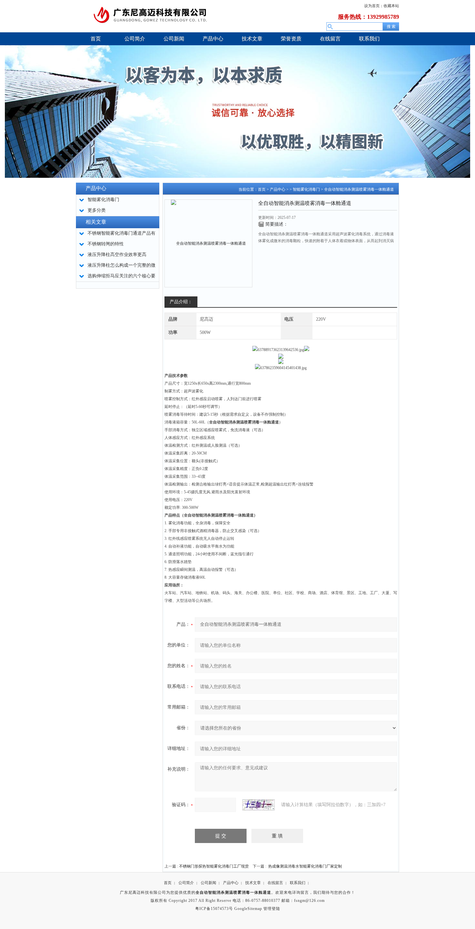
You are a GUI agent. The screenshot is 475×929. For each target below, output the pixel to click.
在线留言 (275, 883)
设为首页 (372, 6)
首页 (262, 189)
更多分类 (97, 210)
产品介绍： (181, 301)
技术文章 (253, 883)
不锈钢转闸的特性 (106, 243)
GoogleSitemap (248, 908)
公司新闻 (208, 883)
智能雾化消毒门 (306, 189)
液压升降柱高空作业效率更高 (117, 254)
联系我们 (297, 883)
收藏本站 (391, 6)
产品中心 (277, 189)
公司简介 (186, 883)
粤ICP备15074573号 (214, 908)
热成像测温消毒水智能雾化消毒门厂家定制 (305, 866)
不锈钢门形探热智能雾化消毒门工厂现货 (214, 866)
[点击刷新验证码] (258, 804)
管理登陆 (271, 908)
